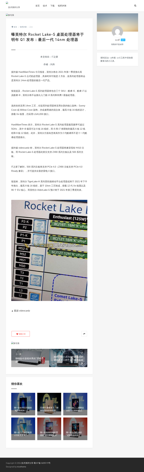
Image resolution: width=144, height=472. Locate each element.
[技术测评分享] (18, 5)
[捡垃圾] (10, 14)
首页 (37, 5)
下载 (52, 5)
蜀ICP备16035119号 (42, 463)
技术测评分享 (27, 463)
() (22, 334)
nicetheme (21, 466)
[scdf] (117, 31)
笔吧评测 (62, 5)
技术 (45, 5)
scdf (117, 39)
